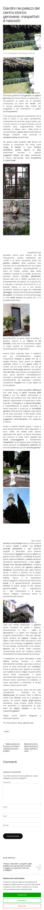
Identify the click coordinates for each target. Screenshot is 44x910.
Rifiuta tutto (22, 906)
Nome (5, 807)
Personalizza (22, 900)
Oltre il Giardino (23, 53)
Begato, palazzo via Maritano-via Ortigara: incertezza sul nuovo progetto (11, 747)
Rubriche (32, 53)
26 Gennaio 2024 (38, 867)
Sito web (5, 825)
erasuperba (13, 53)
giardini (6, 731)
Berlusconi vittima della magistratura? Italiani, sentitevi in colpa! (31, 747)
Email (5, 816)
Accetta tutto (22, 895)
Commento (7, 782)
